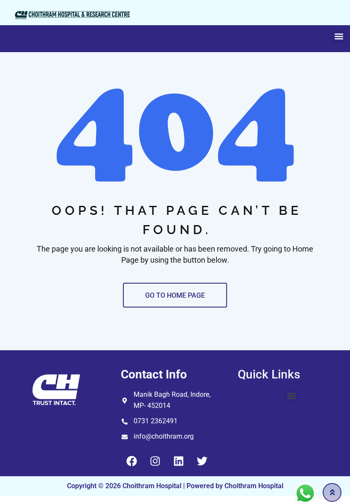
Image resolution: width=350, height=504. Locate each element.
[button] (339, 36)
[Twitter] (202, 461)
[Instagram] (155, 461)
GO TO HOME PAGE (175, 295)
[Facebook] (131, 461)
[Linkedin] (178, 461)
